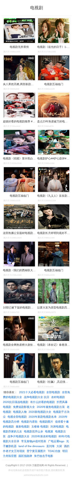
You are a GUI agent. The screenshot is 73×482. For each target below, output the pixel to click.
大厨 (59, 446)
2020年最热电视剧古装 (51, 406)
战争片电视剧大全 (18, 436)
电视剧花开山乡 (33, 431)
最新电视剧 (22, 426)
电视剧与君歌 (29, 421)
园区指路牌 (25, 455)
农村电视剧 (58, 397)
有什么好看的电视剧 (42, 402)
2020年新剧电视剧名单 (43, 416)
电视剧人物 (20, 411)
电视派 (49, 431)
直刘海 (50, 446)
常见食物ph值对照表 (33, 441)
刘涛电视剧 (57, 426)
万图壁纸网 (38, 465)
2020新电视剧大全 (40, 411)
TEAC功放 (54, 451)
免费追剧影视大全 (24, 406)
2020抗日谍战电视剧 (15, 402)
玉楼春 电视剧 (39, 426)
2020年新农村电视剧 (44, 436)
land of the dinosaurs (31, 446)
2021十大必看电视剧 (31, 392)
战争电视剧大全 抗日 (36, 397)
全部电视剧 (53, 392)
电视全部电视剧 (17, 416)
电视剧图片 (46, 421)
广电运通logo (56, 441)
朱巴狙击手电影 (43, 455)
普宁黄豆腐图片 (36, 451)
